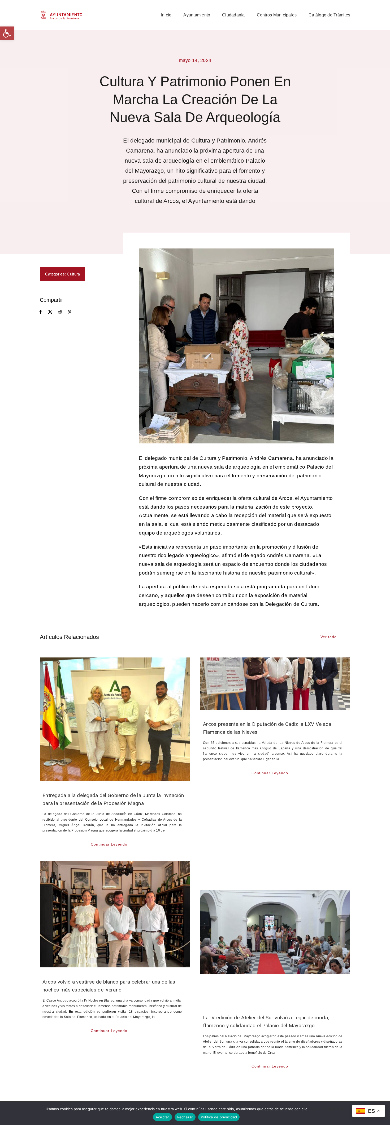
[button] (7, 33)
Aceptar (162, 1117)
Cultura (73, 274)
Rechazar (185, 1117)
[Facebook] (40, 312)
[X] (50, 312)
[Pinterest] (69, 312)
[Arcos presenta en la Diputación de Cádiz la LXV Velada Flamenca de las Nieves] (275, 683)
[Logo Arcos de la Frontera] (62, 12)
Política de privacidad (327, 1109)
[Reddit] (60, 312)
